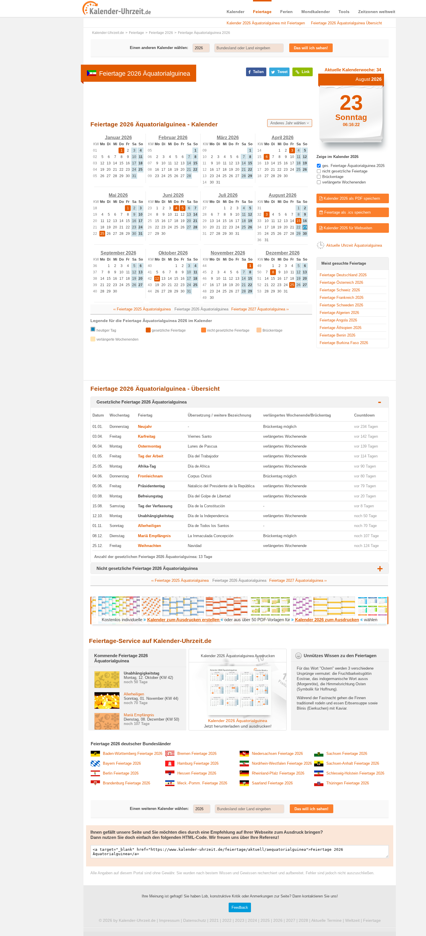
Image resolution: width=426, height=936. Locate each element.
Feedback (240, 907)
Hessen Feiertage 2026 (196, 773)
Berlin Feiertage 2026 (121, 773)
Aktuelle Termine (326, 920)
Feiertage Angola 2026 (338, 320)
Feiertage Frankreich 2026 (341, 297)
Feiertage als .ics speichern (347, 212)
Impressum (169, 920)
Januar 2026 (118, 137)
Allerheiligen (149, 526)
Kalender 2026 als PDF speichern (351, 198)
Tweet (281, 72)
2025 (265, 920)
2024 (252, 920)
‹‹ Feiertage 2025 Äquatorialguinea (142, 309)
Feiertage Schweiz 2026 (340, 290)
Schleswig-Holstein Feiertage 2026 (355, 773)
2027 (290, 920)
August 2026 (282, 195)
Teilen (258, 72)
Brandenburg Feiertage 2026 (126, 783)
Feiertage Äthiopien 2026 (340, 328)
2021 (214, 920)
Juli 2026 (228, 195)
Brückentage (332, 177)
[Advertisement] (195, 100)
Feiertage (262, 11)
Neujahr (145, 426)
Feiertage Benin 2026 (337, 335)
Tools (343, 11)
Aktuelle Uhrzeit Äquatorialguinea (354, 245)
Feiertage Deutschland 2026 (343, 275)
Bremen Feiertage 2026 (196, 753)
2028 (303, 920)
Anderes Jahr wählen (288, 123)
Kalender (235, 11)
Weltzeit (352, 920)
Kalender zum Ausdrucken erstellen (184, 619)
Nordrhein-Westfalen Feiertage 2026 (282, 763)
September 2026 (118, 252)
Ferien (286, 11)
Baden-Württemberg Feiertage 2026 (132, 753)
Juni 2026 (173, 195)
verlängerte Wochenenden (344, 182)
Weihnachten (149, 546)
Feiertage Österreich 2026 (341, 282)
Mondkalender (315, 11)
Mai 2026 (118, 195)
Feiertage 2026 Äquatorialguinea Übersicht (346, 23)
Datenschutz (194, 920)
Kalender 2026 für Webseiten (347, 228)
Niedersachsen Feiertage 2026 (277, 753)
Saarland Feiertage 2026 (272, 783)
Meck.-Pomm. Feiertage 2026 (202, 783)
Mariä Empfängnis (154, 536)
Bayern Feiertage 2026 (122, 763)
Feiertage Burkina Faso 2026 (344, 343)
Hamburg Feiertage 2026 (198, 763)
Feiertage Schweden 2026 (341, 305)
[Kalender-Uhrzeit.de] (89, 8)
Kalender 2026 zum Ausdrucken (327, 619)
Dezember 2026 (283, 252)
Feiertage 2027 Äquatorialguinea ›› (260, 309)
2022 (227, 920)
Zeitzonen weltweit (376, 11)
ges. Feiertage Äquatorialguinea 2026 (353, 165)
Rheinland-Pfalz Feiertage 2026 (278, 773)
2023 (239, 920)
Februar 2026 (173, 137)
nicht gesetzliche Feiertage (344, 171)
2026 (278, 920)
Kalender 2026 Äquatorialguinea (237, 720)
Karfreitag (146, 436)
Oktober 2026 (173, 252)
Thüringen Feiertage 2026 (347, 783)
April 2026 (283, 137)
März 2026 (228, 137)
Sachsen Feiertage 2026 (346, 753)
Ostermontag (149, 446)
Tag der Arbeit (150, 456)
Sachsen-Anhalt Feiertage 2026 (352, 763)
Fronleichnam (150, 476)
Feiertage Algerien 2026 (339, 312)
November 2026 (228, 252)
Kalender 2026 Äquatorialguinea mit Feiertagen (266, 23)
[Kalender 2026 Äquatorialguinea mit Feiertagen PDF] (237, 714)
